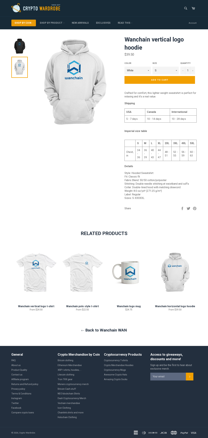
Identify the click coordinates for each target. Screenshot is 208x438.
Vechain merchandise (69, 403)
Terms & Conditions (21, 393)
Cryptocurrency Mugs (115, 370)
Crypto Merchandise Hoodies (118, 365)
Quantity (185, 63)
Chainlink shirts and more (71, 412)
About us (16, 365)
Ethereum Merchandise (70, 365)
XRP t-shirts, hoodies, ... (69, 370)
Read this (124, 23)
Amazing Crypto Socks (115, 379)
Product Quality (19, 370)
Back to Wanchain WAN (105, 330)
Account (193, 23)
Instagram (16, 398)
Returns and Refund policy (24, 384)
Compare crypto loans (22, 412)
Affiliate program (20, 379)
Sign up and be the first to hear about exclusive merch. (171, 367)
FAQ (13, 360)
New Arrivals (80, 23)
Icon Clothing (64, 408)
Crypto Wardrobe (27, 433)
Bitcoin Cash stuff (67, 389)
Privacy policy (18, 389)
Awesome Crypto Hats (115, 374)
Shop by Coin (23, 23)
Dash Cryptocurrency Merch (72, 398)
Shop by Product (51, 23)
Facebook (16, 408)
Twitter (15, 403)
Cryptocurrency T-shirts (116, 360)
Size (154, 63)
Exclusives (103, 23)
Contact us (16, 374)
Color (127, 63)
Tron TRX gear (65, 379)
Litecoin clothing (66, 374)
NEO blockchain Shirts (69, 393)
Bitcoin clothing (65, 360)
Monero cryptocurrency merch (73, 384)
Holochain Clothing (67, 417)
